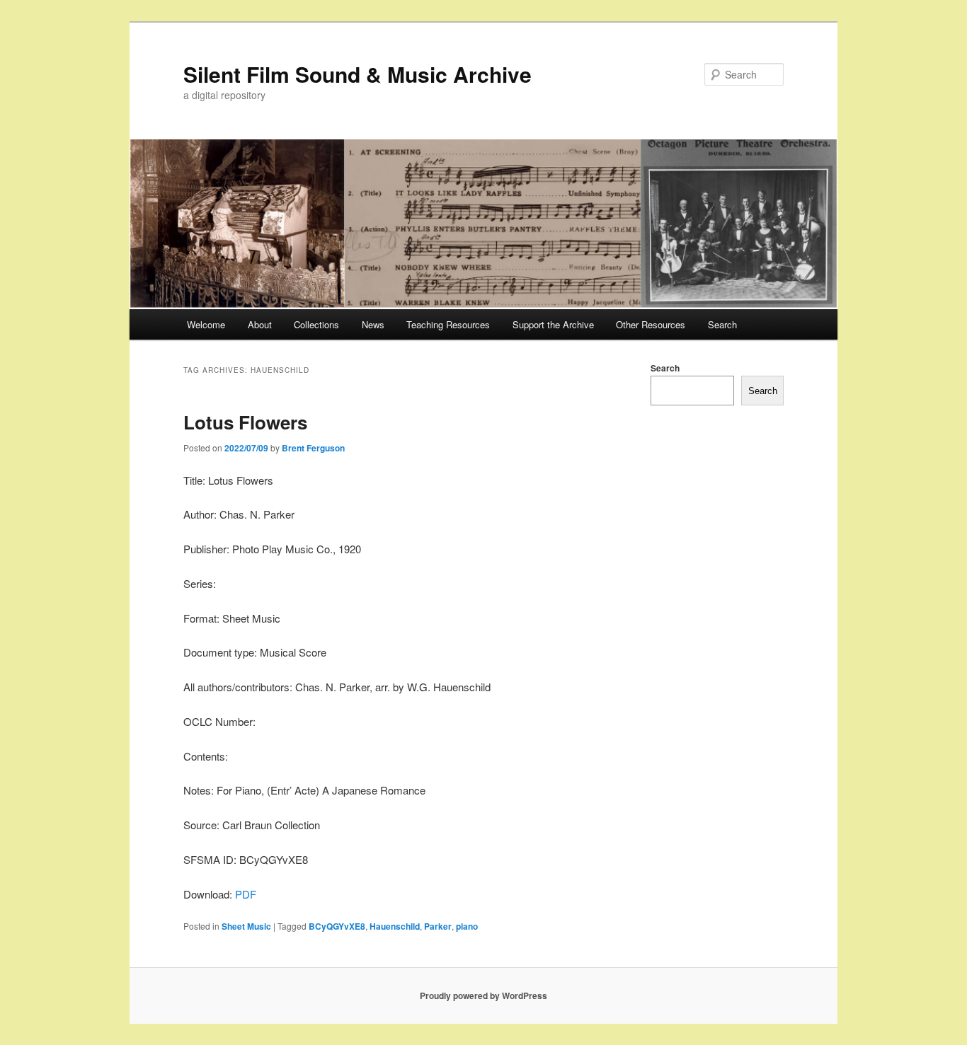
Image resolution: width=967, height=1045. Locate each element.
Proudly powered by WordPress (483, 995)
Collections (316, 324)
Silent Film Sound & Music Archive (357, 74)
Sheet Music (246, 926)
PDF (245, 894)
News (373, 324)
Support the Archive (553, 324)
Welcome (206, 324)
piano (467, 926)
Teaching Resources (448, 324)
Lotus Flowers (245, 422)
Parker (438, 926)
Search (722, 324)
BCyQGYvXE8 (337, 926)
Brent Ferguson (313, 447)
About (260, 324)
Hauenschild (395, 926)
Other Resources (650, 324)
